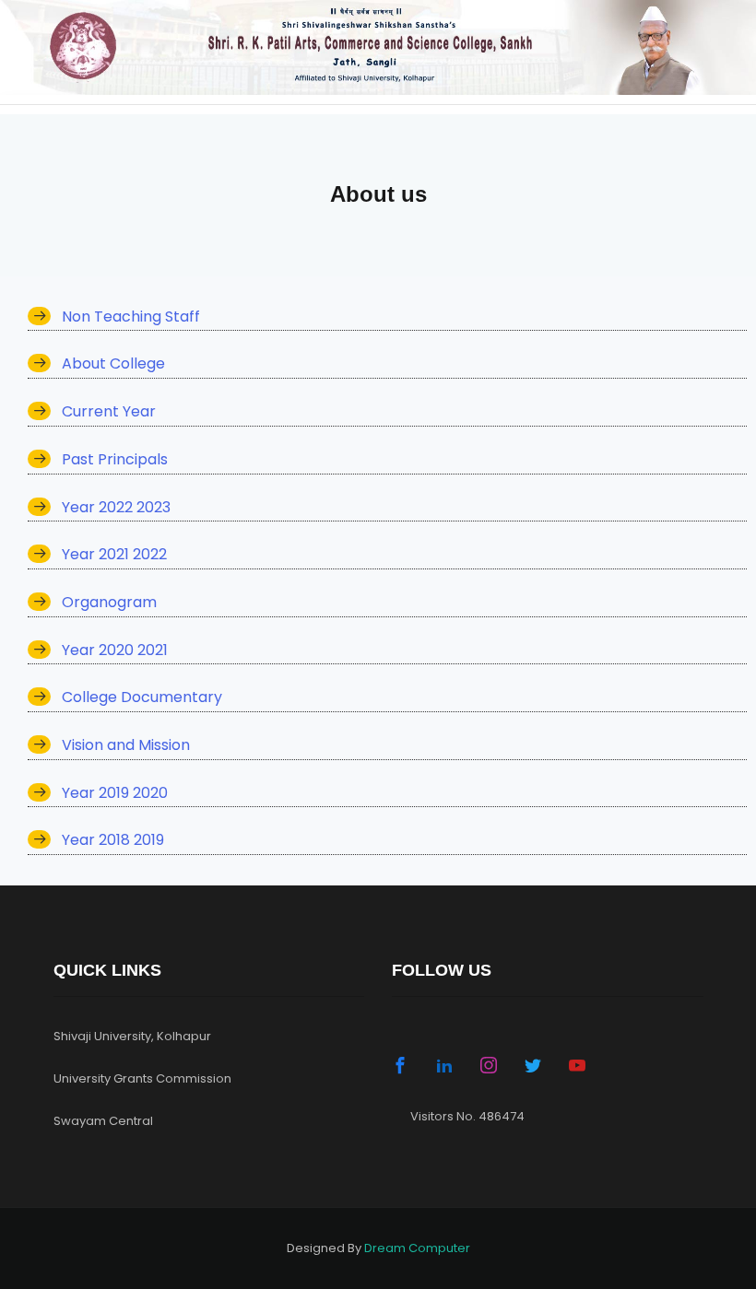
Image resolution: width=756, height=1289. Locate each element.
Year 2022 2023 (116, 507)
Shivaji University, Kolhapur (132, 1036)
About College (113, 363)
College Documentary (142, 697)
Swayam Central (103, 1121)
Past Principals (115, 459)
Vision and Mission (126, 745)
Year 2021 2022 (114, 554)
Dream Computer (417, 1248)
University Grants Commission (142, 1078)
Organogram (109, 602)
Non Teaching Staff (131, 316)
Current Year (109, 411)
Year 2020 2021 (115, 650)
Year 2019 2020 (115, 792)
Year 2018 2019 (113, 839)
